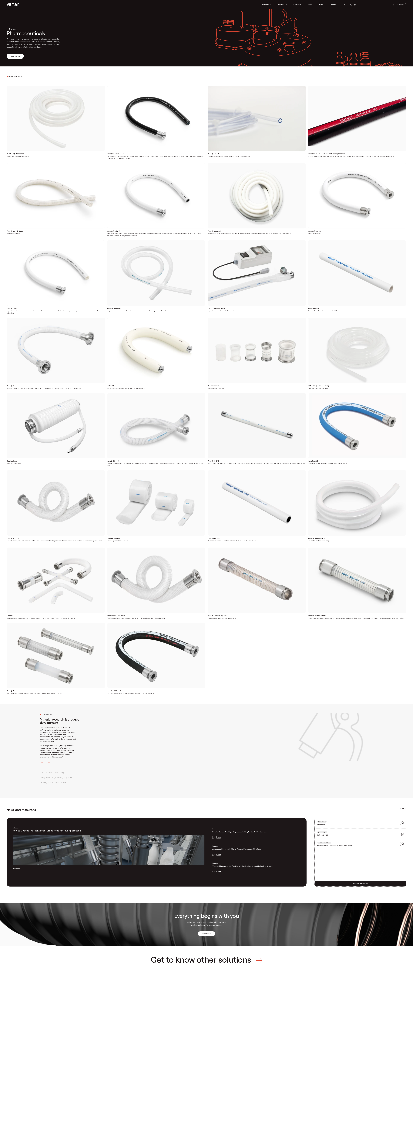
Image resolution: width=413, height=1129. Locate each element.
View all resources (360, 883)
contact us (15, 56)
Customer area (400, 4)
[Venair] (13, 4)
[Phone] (351, 4)
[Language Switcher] (355, 4)
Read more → (45, 762)
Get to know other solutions (202, 959)
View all (403, 809)
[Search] (344, 5)
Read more (17, 869)
